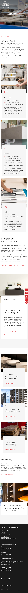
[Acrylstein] (14, 370)
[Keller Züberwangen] (5, 4)
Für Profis (6, 36)
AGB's (3, 590)
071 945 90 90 (5, 536)
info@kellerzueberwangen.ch (8, 538)
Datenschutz (10, 590)
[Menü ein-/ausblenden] (26, 4)
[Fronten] (14, 404)
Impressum (20, 590)
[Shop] (14, 437)
